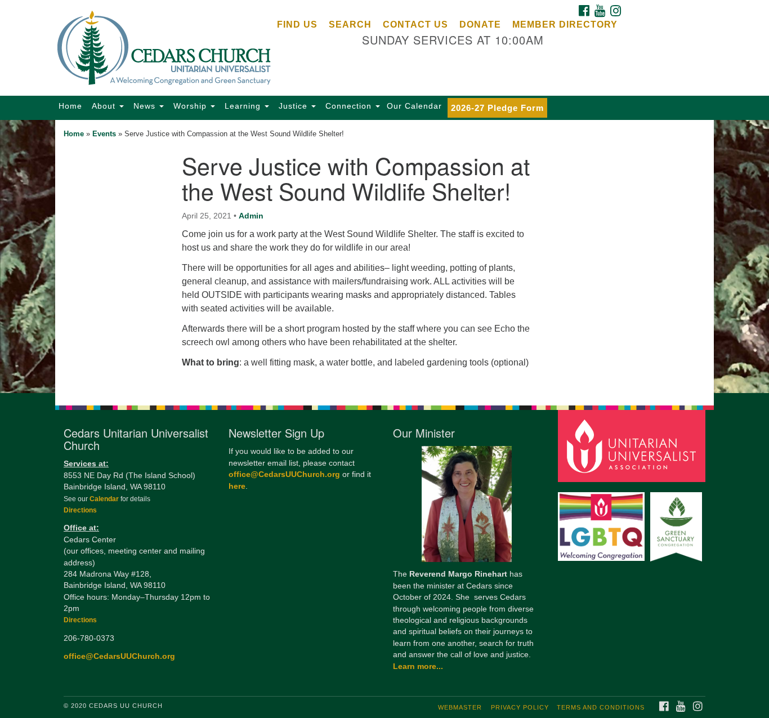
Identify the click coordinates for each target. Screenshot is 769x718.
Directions (80, 510)
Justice (293, 105)
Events (104, 134)
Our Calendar (414, 105)
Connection (348, 105)
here (237, 486)
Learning (242, 105)
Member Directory (565, 24)
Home (70, 105)
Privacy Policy (520, 707)
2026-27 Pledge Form (497, 108)
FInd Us (297, 24)
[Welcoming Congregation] (603, 521)
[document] (384, 256)
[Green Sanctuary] (677, 521)
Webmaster (460, 707)
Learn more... (418, 666)
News (144, 105)
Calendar (105, 499)
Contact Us (415, 24)
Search (350, 24)
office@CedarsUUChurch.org (119, 656)
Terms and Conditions (601, 707)
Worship (190, 105)
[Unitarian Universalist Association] (633, 445)
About (103, 105)
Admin (251, 215)
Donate (480, 24)
